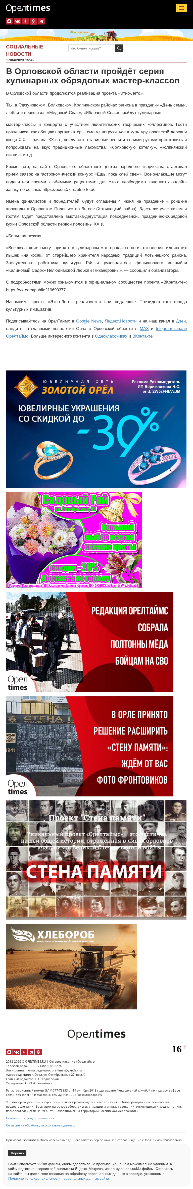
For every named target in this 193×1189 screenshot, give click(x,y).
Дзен (181, 321)
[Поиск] (119, 48)
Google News (89, 321)
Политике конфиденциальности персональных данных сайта (58, 1178)
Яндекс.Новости (121, 321)
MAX (144, 328)
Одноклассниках (111, 336)
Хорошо (17, 1153)
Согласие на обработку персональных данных (40, 1125)
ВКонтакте (142, 336)
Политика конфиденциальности (30, 1118)
